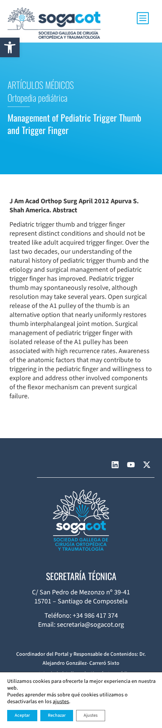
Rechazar (57, 715)
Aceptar (22, 715)
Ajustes (91, 715)
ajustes (61, 701)
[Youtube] (131, 465)
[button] (10, 47)
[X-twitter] (146, 465)
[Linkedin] (115, 465)
